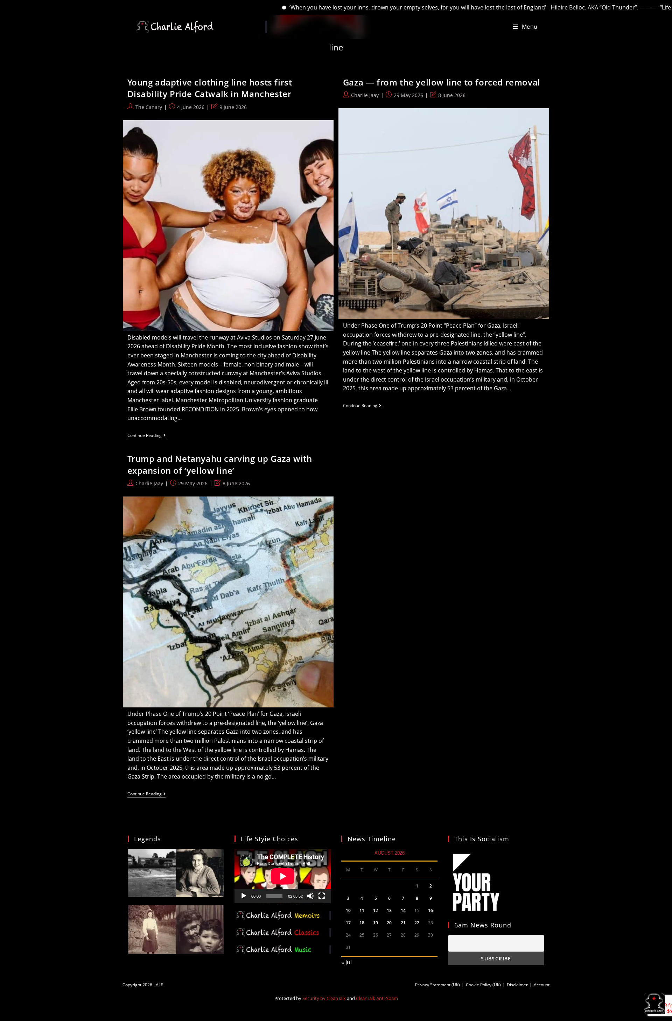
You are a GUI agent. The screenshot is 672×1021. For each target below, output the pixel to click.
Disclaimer (517, 985)
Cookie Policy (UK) (483, 985)
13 (389, 910)
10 (348, 910)
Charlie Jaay (365, 95)
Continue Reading (146, 436)
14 (403, 910)
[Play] (243, 895)
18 (361, 923)
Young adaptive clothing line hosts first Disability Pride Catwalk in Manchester (209, 88)
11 (361, 910)
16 (430, 910)
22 (416, 923)
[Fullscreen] (321, 895)
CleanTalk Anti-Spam (377, 998)
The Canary (148, 107)
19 (375, 923)
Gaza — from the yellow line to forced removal (441, 82)
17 (348, 923)
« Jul (346, 962)
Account (542, 985)
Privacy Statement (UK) (437, 985)
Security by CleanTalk (324, 998)
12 (375, 910)
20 (389, 923)
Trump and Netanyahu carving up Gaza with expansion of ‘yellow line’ (219, 464)
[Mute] (310, 895)
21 (403, 923)
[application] (282, 876)
